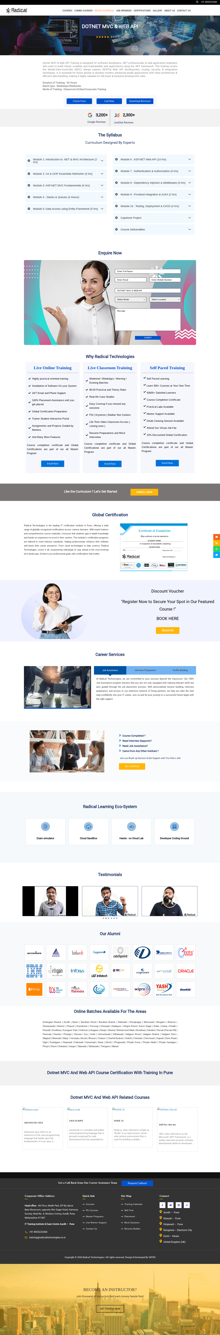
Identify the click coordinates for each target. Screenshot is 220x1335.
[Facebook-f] (162, 1205)
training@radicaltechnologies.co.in (47, 1237)
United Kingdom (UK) (174, 1242)
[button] (79, 101)
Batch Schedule (104, 11)
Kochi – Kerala (171, 1236)
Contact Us (184, 11)
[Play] (50, 901)
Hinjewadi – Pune (173, 1224)
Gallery (157, 11)
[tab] (110, 670)
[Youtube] (170, 1205)
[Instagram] (187, 1205)
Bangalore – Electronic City (177, 1230)
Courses (67, 11)
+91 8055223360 (209, 2)
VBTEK (152, 1257)
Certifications (142, 11)
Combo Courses (83, 11)
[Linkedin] (179, 1205)
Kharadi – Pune (172, 1218)
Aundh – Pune (171, 1212)
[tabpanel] (110, 652)
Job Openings (124, 11)
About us (169, 11)
